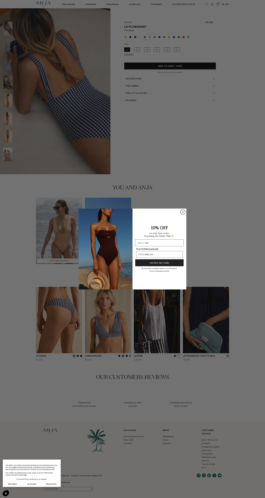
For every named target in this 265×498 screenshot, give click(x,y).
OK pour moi (51, 484)
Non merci (12, 484)
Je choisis (31, 484)
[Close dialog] (182, 212)
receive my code (159, 262)
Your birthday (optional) (147, 249)
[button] (5, 493)
